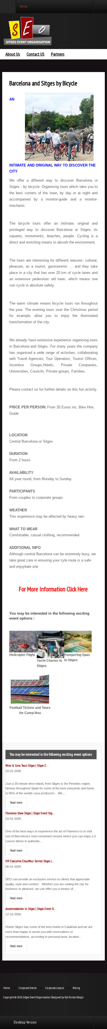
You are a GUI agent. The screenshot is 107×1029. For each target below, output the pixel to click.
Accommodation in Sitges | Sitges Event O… (30, 908)
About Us (12, 54)
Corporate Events (27, 988)
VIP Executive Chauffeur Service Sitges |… (29, 861)
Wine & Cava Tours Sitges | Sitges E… (27, 765)
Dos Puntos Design (74, 997)
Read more (16, 802)
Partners (57, 54)
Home (6, 988)
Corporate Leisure (54, 988)
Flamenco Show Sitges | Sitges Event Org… (30, 813)
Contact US (35, 54)
